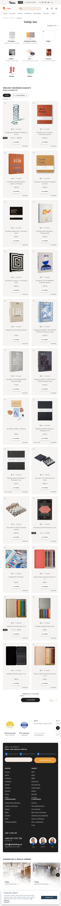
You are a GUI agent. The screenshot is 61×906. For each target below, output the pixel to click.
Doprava (7, 809)
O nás (33, 825)
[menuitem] (5, 13)
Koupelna (7, 788)
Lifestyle (7, 791)
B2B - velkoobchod (37, 822)
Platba (7, 812)
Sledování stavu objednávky (39, 815)
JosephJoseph (35, 788)
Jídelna (7, 775)
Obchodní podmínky (11, 822)
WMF (33, 772)
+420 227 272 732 (13, 838)
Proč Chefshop (35, 809)
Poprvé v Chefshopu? (37, 818)
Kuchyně (7, 772)
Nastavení (7, 902)
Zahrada (7, 784)
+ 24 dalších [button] (30, 700)
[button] (30, 95)
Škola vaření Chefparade (38, 812)
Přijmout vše (49, 897)
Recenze (34, 803)
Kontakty (7, 815)
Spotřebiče (8, 781)
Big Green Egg (35, 784)
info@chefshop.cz (13, 844)
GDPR (6, 818)
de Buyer (34, 794)
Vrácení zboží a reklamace (12, 803)
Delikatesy (8, 778)
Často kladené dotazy (38, 806)
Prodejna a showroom (11, 806)
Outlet (7, 797)
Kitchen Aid (34, 781)
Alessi (33, 775)
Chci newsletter (45, 760)
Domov (7, 794)
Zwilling (33, 791)
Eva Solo (34, 797)
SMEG (33, 778)
